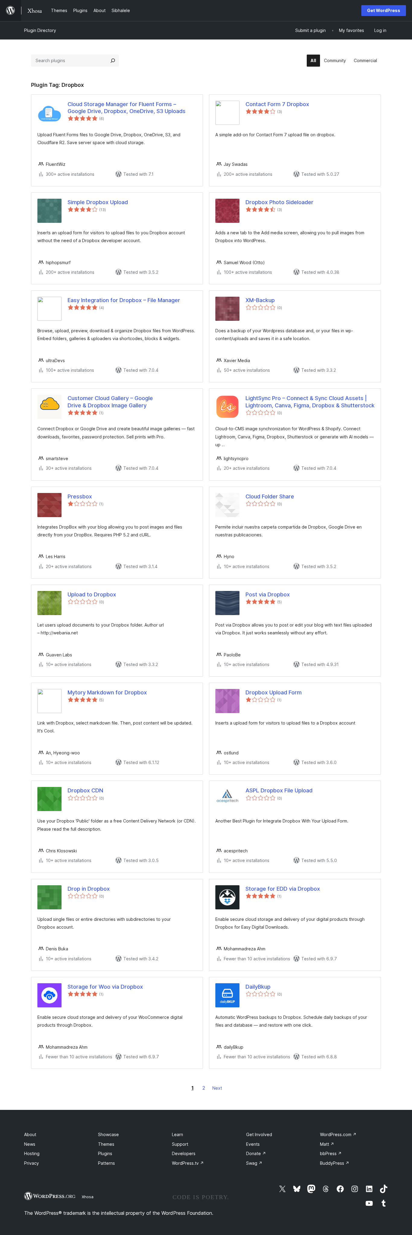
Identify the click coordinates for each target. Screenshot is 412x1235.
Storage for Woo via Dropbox (105, 987)
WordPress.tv (188, 1163)
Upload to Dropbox (92, 594)
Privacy (31, 1163)
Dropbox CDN (85, 790)
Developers (183, 1153)
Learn (177, 1134)
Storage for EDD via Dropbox (283, 889)
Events (253, 1144)
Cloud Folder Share (270, 496)
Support (180, 1144)
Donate (256, 1153)
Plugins (105, 1153)
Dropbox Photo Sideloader (279, 202)
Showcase (108, 1134)
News (29, 1144)
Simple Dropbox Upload (98, 202)
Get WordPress (383, 10)
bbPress (331, 1153)
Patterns (106, 1163)
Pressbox (80, 496)
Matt (327, 1144)
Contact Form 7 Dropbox (277, 104)
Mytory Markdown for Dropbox (107, 692)
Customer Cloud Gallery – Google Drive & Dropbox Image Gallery (110, 401)
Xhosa (87, 1196)
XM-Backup (260, 300)
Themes (106, 1144)
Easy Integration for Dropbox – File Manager (124, 300)
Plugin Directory (40, 30)
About (30, 1134)
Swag (254, 1163)
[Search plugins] (113, 61)
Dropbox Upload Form (274, 692)
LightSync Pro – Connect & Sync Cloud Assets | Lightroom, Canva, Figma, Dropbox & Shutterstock (310, 401)
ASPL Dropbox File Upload (279, 790)
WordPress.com (338, 1134)
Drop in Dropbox (89, 889)
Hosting (32, 1153)
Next (217, 1088)
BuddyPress (334, 1163)
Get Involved (259, 1134)
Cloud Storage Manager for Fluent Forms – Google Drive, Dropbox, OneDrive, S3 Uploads (126, 107)
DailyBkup (258, 987)
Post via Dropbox (268, 594)
